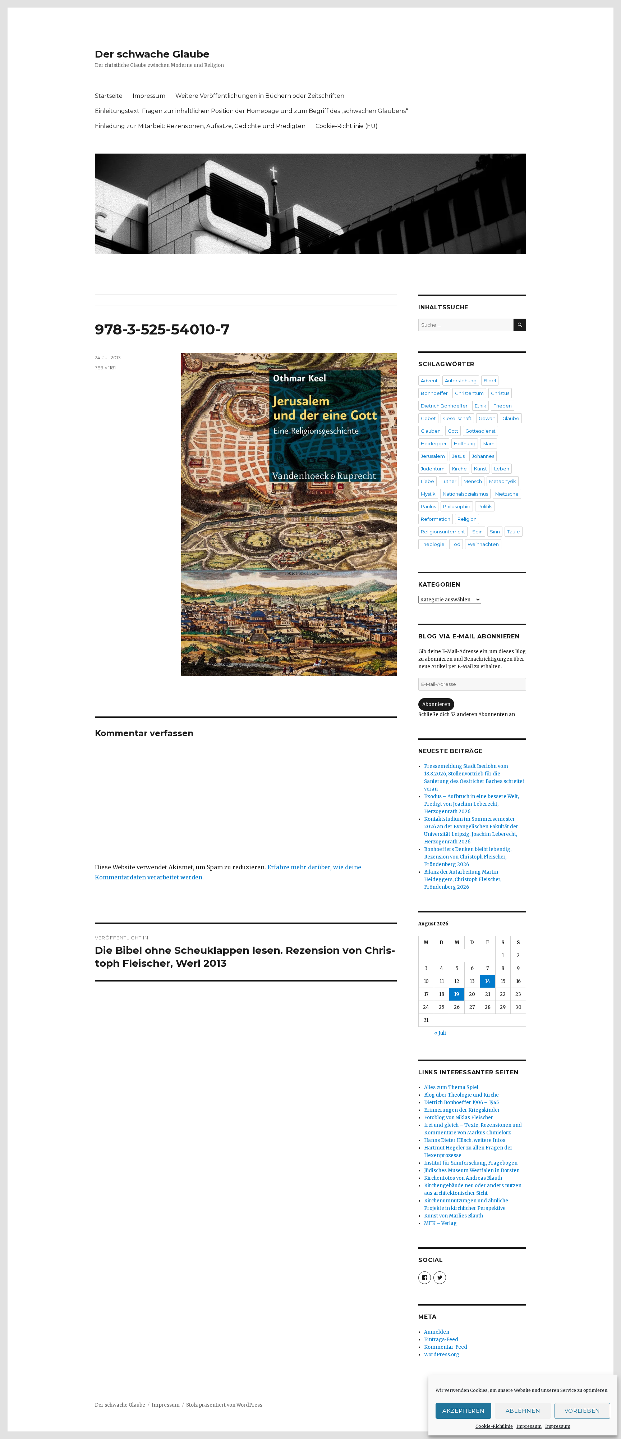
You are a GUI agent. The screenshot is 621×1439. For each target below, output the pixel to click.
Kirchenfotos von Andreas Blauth (463, 1178)
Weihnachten (483, 544)
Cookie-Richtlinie (494, 1426)
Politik (485, 506)
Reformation (435, 519)
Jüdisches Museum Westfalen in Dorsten (472, 1170)
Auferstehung (461, 380)
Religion (467, 519)
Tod (456, 544)
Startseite (109, 95)
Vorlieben (582, 1410)
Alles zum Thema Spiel (451, 1087)
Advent (429, 380)
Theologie (433, 544)
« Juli (440, 1033)
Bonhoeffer (434, 393)
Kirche (459, 469)
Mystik (428, 494)
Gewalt (487, 418)
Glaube (510, 418)
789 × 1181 (105, 367)
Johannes (483, 456)
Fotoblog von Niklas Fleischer (458, 1118)
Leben (501, 469)
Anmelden (436, 1332)
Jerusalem (433, 456)
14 (487, 981)
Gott (453, 431)
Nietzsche (507, 494)
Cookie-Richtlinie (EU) (347, 126)
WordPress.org (441, 1355)
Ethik (480, 406)
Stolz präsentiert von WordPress (224, 1405)
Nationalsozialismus (465, 494)
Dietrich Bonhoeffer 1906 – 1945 (461, 1102)
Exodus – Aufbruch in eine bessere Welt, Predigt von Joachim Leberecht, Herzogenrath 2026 (471, 804)
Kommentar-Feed (445, 1347)
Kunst (480, 469)
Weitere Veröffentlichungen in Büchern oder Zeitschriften (259, 95)
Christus (500, 393)
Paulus (428, 506)
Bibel (490, 380)
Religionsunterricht (443, 531)
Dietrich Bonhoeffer (444, 406)
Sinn (495, 531)
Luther (448, 481)
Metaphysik (502, 481)
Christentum (469, 393)
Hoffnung (464, 443)
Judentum (433, 469)
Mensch (473, 481)
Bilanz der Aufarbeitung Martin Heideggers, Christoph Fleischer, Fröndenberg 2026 (462, 879)
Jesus (458, 456)
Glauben (431, 431)
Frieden (502, 406)
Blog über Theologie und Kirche (461, 1095)
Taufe (513, 531)
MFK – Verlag (440, 1223)
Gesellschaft (457, 418)
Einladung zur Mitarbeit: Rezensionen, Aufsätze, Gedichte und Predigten (200, 126)
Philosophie (456, 506)
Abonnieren (436, 704)
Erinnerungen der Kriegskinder (462, 1110)
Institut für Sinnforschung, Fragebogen (471, 1163)
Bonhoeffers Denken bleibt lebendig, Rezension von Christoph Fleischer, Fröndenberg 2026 (467, 857)
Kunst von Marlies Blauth (453, 1216)
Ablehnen (523, 1410)
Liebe (427, 481)
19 (456, 994)
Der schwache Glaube (152, 54)
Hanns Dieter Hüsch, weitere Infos (464, 1140)
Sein (477, 531)
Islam (488, 443)
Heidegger (434, 443)
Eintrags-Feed (441, 1339)
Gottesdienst (480, 431)
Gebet (428, 418)
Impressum (529, 1426)
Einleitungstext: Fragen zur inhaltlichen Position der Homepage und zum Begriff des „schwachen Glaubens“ (251, 111)
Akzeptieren (463, 1410)
